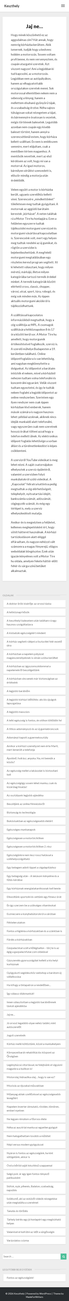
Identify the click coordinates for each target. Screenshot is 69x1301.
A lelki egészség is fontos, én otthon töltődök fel (34, 720)
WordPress (45, 1293)
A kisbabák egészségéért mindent (26, 632)
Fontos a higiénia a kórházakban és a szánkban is (34, 931)
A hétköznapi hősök (18, 612)
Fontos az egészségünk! (20, 1277)
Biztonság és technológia (21, 812)
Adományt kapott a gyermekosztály (27, 737)
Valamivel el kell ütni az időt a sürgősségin (30, 1231)
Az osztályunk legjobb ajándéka (25, 795)
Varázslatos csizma (18, 1240)
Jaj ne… (11, 1014)
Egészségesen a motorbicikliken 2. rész (29, 846)
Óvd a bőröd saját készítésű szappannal (29, 1165)
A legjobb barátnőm (18, 691)
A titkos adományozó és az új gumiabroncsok (33, 728)
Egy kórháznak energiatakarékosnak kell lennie (34, 888)
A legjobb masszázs (18, 711)
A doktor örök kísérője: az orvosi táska (29, 603)
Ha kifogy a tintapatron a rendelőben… (29, 985)
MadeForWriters (34, 1296)
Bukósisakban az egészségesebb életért (30, 820)
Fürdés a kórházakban (19, 939)
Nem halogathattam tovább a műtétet (29, 1135)
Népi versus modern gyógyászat (25, 1144)
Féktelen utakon (16, 922)
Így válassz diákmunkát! (20, 993)
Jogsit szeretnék (16, 1035)
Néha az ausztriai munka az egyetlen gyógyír (32, 1127)
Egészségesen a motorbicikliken (25, 838)
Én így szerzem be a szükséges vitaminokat (31, 905)
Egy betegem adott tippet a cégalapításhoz (31, 867)
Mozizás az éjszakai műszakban (25, 1085)
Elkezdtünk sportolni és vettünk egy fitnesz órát (34, 896)
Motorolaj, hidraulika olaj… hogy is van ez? (31, 1077)
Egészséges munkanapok (21, 829)
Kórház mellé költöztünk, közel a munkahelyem (34, 1043)
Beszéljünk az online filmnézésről (26, 803)
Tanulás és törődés (17, 1210)
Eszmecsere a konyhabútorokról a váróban (31, 913)
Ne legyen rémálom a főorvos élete (27, 1119)
